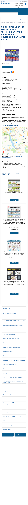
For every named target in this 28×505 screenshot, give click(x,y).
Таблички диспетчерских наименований (11, 412)
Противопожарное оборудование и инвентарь (13, 342)
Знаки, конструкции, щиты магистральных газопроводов (12, 390)
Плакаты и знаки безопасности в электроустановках (14, 394)
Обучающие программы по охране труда (11, 368)
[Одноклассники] (13, 72)
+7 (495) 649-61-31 (18, 156)
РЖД (4, 386)
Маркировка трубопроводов (9, 334)
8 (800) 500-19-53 (19, 5)
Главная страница (4, 19)
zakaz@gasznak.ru (19, 7)
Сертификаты (8, 434)
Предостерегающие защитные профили (11, 338)
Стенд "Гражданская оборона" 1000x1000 (14, 192)
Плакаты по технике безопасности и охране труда (13, 325)
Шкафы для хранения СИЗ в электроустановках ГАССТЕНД (13, 403)
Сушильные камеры (7, 407)
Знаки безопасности (7, 317)
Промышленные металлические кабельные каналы (14, 360)
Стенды (4, 420)
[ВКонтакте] (11, 72)
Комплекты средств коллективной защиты (12, 355)
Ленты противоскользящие (8, 330)
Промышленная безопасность (9, 399)
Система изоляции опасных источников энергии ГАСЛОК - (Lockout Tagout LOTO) (13, 312)
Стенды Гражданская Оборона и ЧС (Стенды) (14, 21)
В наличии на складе (7, 429)
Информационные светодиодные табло (11, 347)
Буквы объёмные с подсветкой (9, 364)
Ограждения (5, 373)
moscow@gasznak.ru (6, 157)
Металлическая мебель (8, 351)
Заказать (7, 66)
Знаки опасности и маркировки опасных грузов (13, 377)
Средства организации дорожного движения (12, 425)
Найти (23, 13)
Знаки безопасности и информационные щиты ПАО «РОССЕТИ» (14, 321)
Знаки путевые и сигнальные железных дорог (13, 416)
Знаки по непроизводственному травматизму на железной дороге (13, 382)
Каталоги (20, 434)
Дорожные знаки (6, 308)
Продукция (11, 19)
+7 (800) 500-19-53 (19, 3)
